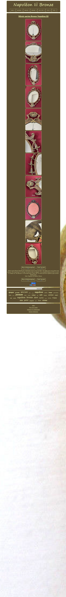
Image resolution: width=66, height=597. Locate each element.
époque (11, 292)
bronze (30, 297)
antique (34, 295)
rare (29, 292)
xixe (21, 300)
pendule (19, 295)
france (54, 298)
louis (39, 300)
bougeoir (45, 295)
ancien (24, 292)
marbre (41, 298)
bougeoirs (32, 300)
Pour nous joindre (33, 307)
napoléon (21, 297)
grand (13, 295)
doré (36, 297)
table (11, 298)
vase (37, 295)
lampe (50, 292)
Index (33, 305)
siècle (45, 292)
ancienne (50, 295)
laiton (10, 295)
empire (56, 295)
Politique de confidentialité (33, 309)
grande (17, 292)
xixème (44, 300)
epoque (29, 295)
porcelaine (55, 292)
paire (26, 300)
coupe (25, 295)
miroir (14, 298)
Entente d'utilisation (33, 311)
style (41, 295)
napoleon (39, 292)
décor (36, 300)
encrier (46, 298)
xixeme (49, 298)
